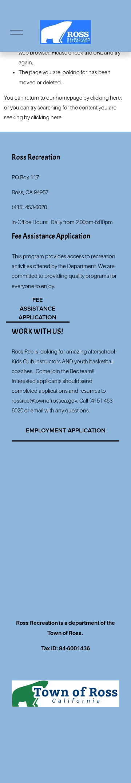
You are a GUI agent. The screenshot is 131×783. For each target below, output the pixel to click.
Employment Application (66, 430)
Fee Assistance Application (37, 308)
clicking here (105, 98)
